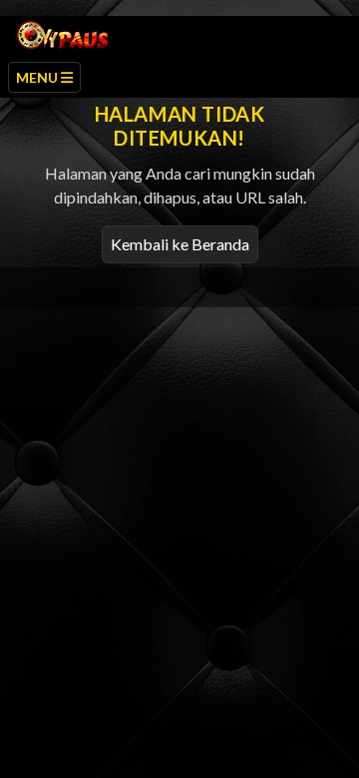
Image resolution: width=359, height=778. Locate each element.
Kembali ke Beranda (180, 243)
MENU (38, 77)
